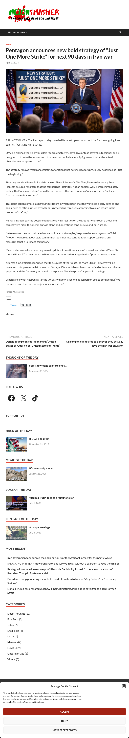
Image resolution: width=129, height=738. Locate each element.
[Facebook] (11, 398)
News (8, 44)
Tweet (13, 304)
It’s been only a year (41, 468)
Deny (64, 720)
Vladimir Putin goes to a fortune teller (51, 497)
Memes (11, 642)
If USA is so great (39, 438)
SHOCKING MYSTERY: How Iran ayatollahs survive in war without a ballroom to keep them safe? (63, 563)
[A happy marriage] (16, 527)
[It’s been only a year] (16, 468)
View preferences (65, 730)
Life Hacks (13, 630)
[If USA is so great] (16, 439)
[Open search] (119, 32)
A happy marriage (39, 527)
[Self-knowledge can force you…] (16, 365)
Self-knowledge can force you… (48, 365)
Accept (64, 711)
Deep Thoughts (16, 613)
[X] (23, 398)
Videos (11, 659)
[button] (124, 686)
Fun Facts (13, 619)
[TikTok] (35, 398)
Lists (10, 636)
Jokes (10, 625)
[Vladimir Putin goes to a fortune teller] (16, 498)
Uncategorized (15, 653)
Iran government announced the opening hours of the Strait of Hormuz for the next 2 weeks (59, 557)
